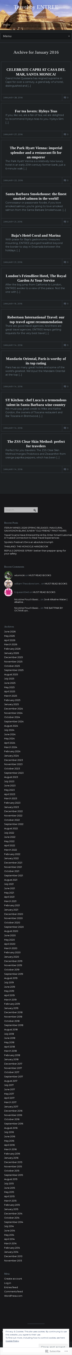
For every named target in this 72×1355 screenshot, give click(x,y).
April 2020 (9, 944)
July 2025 (9, 678)
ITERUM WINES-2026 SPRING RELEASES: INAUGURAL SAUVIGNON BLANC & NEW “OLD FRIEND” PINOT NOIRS (35, 529)
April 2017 (9, 1098)
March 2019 (10, 999)
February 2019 (12, 1004)
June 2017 (9, 1089)
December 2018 (13, 1012)
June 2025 (9, 683)
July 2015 (9, 1183)
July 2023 (9, 781)
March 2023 (10, 798)
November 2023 (13, 764)
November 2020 (13, 918)
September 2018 (13, 1025)
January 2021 (11, 909)
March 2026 (10, 644)
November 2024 (13, 713)
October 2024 (12, 717)
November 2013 (13, 1260)
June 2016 (9, 1136)
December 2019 (13, 961)
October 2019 (11, 969)
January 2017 (11, 1106)
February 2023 (12, 802)
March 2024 (10, 747)
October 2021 (11, 871)
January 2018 (11, 1059)
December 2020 (13, 914)
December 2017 (13, 1063)
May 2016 (9, 1141)
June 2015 (9, 1188)
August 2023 (11, 777)
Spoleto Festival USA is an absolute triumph (28, 542)
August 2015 (10, 1179)
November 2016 (13, 1115)
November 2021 (13, 867)
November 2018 (13, 1016)
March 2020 (10, 948)
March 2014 (10, 1243)
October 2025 (12, 666)
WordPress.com (13, 1296)
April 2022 (9, 845)
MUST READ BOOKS (40, 575)
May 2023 (9, 790)
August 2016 (10, 1128)
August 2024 (11, 726)
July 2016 (9, 1132)
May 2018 (9, 1042)
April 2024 (9, 743)
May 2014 (9, 1235)
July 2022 (9, 833)
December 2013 (13, 1256)
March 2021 (10, 901)
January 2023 (11, 807)
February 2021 (12, 905)
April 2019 (9, 995)
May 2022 (9, 841)
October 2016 (11, 1119)
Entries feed (11, 1287)
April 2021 (9, 897)
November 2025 (13, 661)
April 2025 (9, 691)
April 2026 (9, 640)
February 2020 (12, 952)
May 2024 (9, 738)
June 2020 (10, 935)
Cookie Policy (12, 1341)
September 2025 (13, 670)
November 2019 (13, 965)
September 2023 (14, 773)
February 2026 (12, 648)
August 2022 (11, 828)
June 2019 (9, 987)
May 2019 (9, 991)
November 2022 (13, 815)
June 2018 (9, 1038)
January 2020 (11, 956)
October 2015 (11, 1170)
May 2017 (9, 1093)
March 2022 (10, 850)
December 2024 (13, 708)
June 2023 (10, 785)
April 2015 (9, 1196)
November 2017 (13, 1068)
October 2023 (12, 768)
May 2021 (9, 892)
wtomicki (19, 575)
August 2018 (11, 1029)
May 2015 (9, 1192)
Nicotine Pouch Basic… (27, 599)
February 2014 (12, 1247)
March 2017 (10, 1102)
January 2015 (11, 1209)
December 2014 (13, 1213)
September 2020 (14, 927)
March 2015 (10, 1200)
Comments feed (13, 1291)
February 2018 (12, 1055)
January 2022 (11, 858)
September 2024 (14, 721)
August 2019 (10, 978)
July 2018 (9, 1034)
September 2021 (13, 875)
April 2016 (9, 1145)
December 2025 (13, 657)
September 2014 (13, 1222)
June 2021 (9, 888)
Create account (13, 1278)
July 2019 (9, 982)
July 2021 (9, 884)
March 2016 (10, 1149)
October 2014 (11, 1217)
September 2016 (13, 1123)
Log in (7, 1283)
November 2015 (13, 1166)
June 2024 (10, 734)
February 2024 (12, 751)
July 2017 (9, 1085)
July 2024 (9, 730)
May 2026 (9, 636)
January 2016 (11, 1158)
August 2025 (11, 674)
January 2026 (11, 653)
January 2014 (11, 1252)
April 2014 (9, 1239)
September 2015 (13, 1175)
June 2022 (9, 837)
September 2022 (13, 824)
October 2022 (12, 820)
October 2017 (11, 1072)
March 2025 (10, 696)
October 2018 (12, 1021)
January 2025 (11, 704)
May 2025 (9, 687)
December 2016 (13, 1110)
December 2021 (13, 862)
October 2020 (12, 922)
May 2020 (9, 939)
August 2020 (11, 931)
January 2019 (11, 1008)
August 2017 (10, 1081)
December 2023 (13, 760)
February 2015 (12, 1205)
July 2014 (9, 1226)
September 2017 (13, 1076)
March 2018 (10, 1051)
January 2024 (11, 755)
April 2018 (9, 1046)
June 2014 (9, 1230)
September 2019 (13, 974)
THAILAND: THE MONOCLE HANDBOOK (26, 546)
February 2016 (12, 1153)
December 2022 (13, 811)
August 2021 (10, 880)
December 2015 (13, 1162)
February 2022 (12, 854)
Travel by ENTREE (36, 7)
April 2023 (9, 794)
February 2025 (12, 700)
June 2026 (10, 631)
